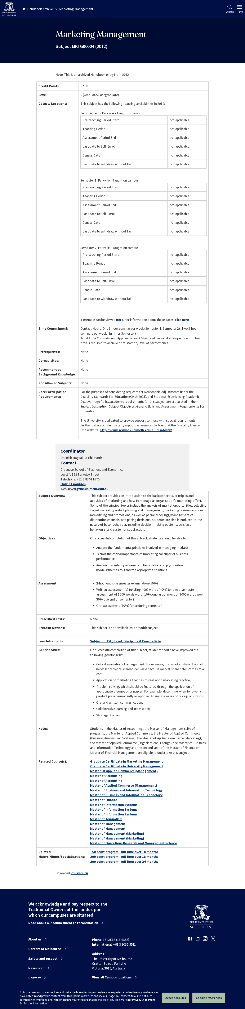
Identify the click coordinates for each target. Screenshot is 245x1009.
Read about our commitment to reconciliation (63, 923)
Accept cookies (175, 998)
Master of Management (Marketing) (117, 833)
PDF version (79, 873)
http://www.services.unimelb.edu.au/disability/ (136, 430)
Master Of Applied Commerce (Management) (124, 771)
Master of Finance (103, 800)
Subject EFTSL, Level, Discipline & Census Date (125, 641)
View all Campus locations (112, 977)
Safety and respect (43, 959)
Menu (240, 11)
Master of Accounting (106, 775)
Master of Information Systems (113, 804)
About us (35, 939)
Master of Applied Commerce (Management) (123, 785)
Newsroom (36, 968)
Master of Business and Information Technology (126, 790)
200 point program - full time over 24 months (124, 861)
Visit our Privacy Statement (138, 1000)
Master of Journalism (106, 819)
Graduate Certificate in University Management (126, 766)
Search (230, 11)
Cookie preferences (209, 998)
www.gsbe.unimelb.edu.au (88, 489)
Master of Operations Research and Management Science (133, 843)
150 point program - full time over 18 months (124, 852)
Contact (34, 978)
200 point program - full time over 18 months (124, 856)
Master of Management (107, 824)
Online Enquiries (73, 484)
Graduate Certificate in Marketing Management (126, 761)
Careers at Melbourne (44, 949)
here (119, 319)
